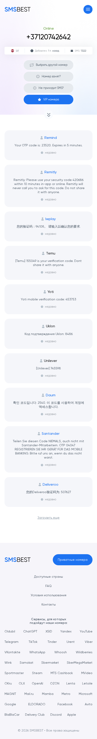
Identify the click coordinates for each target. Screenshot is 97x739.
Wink (8, 662)
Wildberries (84, 652)
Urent (71, 642)
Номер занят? (51, 76)
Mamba (47, 694)
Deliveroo (50, 484)
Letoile (87, 683)
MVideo (86, 673)
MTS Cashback (62, 673)
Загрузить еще (48, 517)
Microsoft (85, 694)
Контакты (49, 604)
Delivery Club (35, 714)
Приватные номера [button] (73, 559)
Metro (66, 694)
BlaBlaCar (12, 714)
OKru (8, 683)
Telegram (11, 642)
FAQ (48, 586)
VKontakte (12, 652)
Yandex (66, 631)
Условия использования (48, 595)
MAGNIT (10, 694)
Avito (88, 704)
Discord (56, 714)
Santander (51, 434)
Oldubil (10, 631)
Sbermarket (50, 662)
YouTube (86, 631)
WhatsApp (37, 652)
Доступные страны (48, 576)
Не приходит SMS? (51, 88)
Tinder (52, 642)
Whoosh (60, 652)
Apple (71, 714)
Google (10, 704)
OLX (22, 683)
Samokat (26, 662)
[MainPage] (18, 9)
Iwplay (50, 219)
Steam (37, 673)
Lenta (70, 683)
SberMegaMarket (79, 662)
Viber (88, 642)
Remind (50, 138)
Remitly (50, 172)
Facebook (65, 704)
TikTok (33, 642)
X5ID (49, 631)
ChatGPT (30, 631)
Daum (50, 395)
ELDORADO (36, 704)
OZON (54, 683)
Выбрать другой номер (51, 65)
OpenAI (37, 683)
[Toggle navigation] (88, 9)
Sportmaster (14, 673)
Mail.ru (29, 694)
